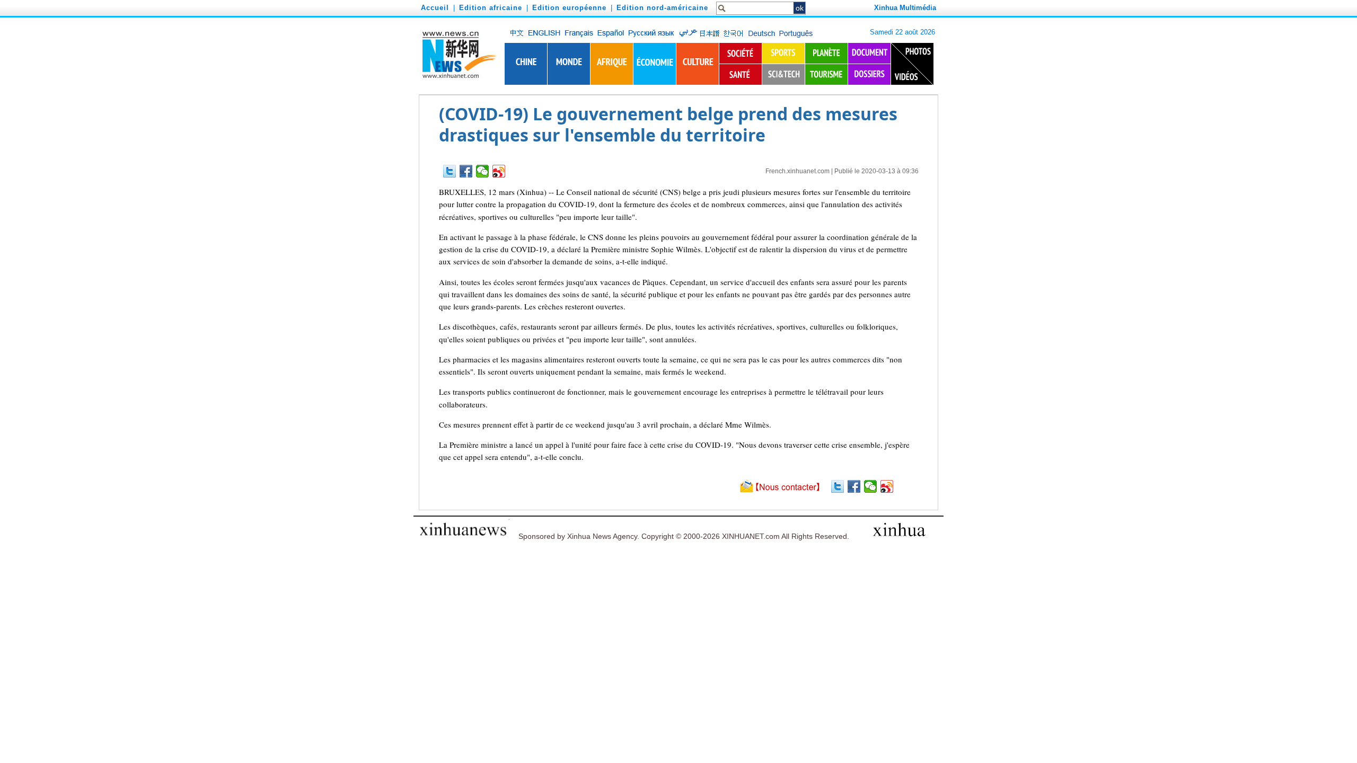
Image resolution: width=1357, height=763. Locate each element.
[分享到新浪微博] (499, 171)
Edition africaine (490, 8)
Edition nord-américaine (662, 8)
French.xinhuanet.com (797, 171)
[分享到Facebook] (466, 171)
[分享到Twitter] (449, 171)
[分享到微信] (482, 171)
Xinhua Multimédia (905, 8)
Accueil (435, 8)
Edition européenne (569, 8)
